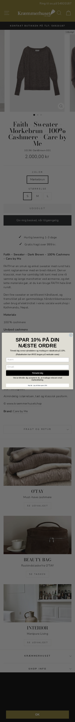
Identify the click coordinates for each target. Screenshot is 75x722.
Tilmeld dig (37, 373)
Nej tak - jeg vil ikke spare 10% (37, 385)
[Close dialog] (70, 335)
